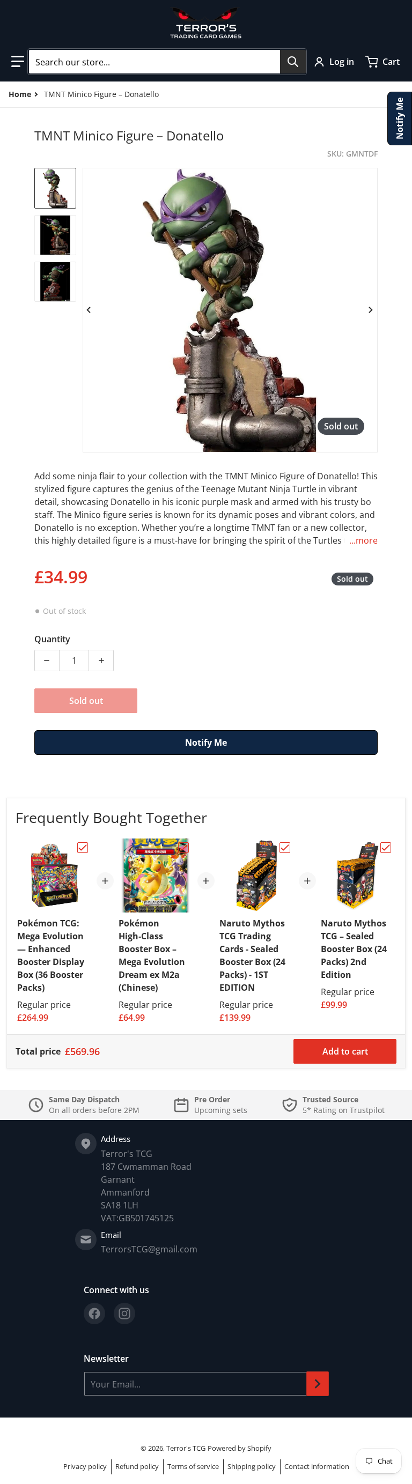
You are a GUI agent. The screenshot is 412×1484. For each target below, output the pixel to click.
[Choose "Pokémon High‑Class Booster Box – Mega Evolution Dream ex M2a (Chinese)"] (183, 847)
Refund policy (137, 1466)
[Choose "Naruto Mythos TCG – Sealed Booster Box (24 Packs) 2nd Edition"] (385, 847)
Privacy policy (85, 1466)
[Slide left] (89, 310)
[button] (17, 61)
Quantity (52, 639)
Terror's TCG (185, 1448)
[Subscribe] (317, 1383)
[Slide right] (371, 310)
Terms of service (193, 1466)
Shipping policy (251, 1466)
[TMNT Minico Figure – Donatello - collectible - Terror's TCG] (55, 188)
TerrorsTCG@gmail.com (149, 1249)
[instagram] (124, 1313)
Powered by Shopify (239, 1448)
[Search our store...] (293, 61)
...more (363, 540)
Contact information (316, 1466)
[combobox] (167, 61)
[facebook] (94, 1313)
